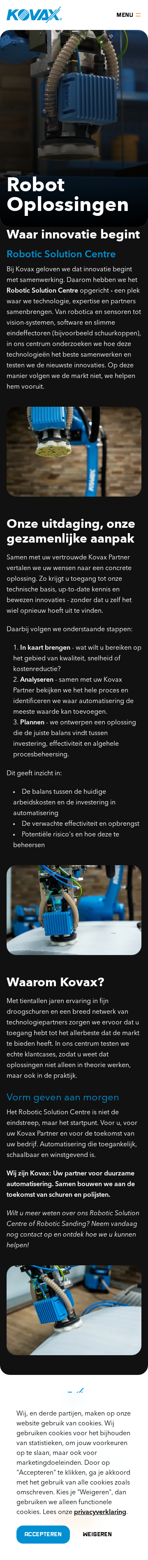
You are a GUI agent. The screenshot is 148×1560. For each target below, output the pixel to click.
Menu (125, 14)
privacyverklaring (100, 1512)
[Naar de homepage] (34, 15)
